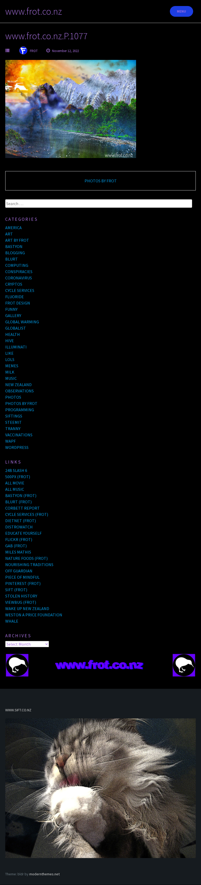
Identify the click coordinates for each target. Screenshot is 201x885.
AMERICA (13, 227)
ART (9, 233)
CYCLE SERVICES (19, 290)
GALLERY (13, 315)
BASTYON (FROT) (20, 495)
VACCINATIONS (18, 434)
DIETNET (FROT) (20, 520)
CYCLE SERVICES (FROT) (26, 514)
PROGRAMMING (19, 409)
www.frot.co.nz (33, 11)
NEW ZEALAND (18, 384)
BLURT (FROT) (18, 501)
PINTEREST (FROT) (23, 583)
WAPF (10, 441)
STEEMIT (13, 422)
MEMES (11, 365)
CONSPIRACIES (18, 271)
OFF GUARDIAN (18, 570)
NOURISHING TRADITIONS (29, 564)
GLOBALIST (15, 328)
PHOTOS (13, 397)
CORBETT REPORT (22, 508)
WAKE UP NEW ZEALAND (27, 608)
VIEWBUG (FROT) (20, 602)
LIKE (9, 353)
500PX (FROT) (17, 476)
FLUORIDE (14, 296)
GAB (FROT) (16, 545)
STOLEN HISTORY (21, 596)
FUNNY (11, 309)
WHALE (11, 621)
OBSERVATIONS (19, 390)
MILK (9, 372)
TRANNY (12, 428)
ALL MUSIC (14, 489)
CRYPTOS (13, 284)
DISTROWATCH (19, 526)
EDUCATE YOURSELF (23, 533)
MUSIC (11, 378)
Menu (181, 11)
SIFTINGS (13, 416)
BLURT (11, 259)
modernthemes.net (44, 874)
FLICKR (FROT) (18, 539)
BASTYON (14, 246)
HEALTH (12, 334)
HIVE (9, 340)
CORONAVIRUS (18, 277)
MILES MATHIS (18, 552)
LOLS (9, 359)
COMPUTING (16, 265)
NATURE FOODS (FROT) (26, 558)
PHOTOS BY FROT (101, 180)
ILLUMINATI (16, 347)
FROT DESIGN (17, 303)
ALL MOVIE (14, 483)
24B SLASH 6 (16, 470)
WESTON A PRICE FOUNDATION (33, 614)
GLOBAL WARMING (22, 321)
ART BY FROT (17, 240)
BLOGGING (15, 252)
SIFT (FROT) (16, 589)
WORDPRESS (17, 447)
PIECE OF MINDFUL (22, 577)
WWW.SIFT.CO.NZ (18, 710)
